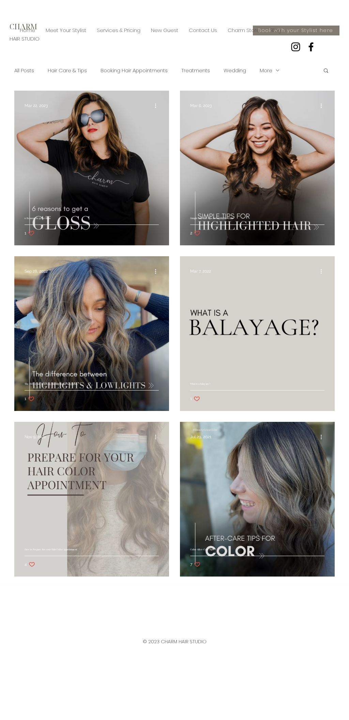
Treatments (195, 70)
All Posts (24, 70)
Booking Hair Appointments (134, 70)
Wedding (235, 70)
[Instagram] (296, 47)
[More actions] (158, 106)
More (266, 70)
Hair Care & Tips (67, 70)
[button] (326, 71)
